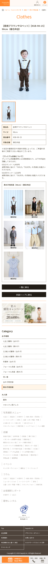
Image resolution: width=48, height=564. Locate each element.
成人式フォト (28, 423)
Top (2, 528)
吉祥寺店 (16, 436)
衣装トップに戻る (24, 294)
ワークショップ (32, 468)
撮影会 (22, 468)
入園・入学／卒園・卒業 (11, 484)
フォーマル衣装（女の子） (13, 366)
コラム (6, 474)
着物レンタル (9, 500)
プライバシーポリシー (32, 533)
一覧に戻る (24, 287)
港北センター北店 (31, 446)
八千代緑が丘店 (17, 449)
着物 (5, 400)
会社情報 (4, 533)
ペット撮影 (41, 426)
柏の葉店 (28, 449)
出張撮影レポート (12, 490)
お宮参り (20, 417)
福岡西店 (15, 458)
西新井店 (26, 439)
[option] (24, 67)
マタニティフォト (9, 426)
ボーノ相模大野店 (25, 442)
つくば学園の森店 (27, 452)
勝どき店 (32, 436)
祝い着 (5, 377)
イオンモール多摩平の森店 (12, 439)
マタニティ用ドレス (10, 405)
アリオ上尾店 (14, 452)
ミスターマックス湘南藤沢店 (12, 446)
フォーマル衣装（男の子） (13, 372)
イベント (7, 464)
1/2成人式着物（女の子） (13, 351)
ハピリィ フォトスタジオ (12, 10)
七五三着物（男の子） (11, 346)
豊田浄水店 (24, 455)
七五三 (5, 417)
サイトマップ (5, 547)
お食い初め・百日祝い (33, 417)
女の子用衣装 (8, 382)
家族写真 (20, 426)
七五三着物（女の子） (11, 341)
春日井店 (33, 455)
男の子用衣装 (33, 10)
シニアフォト (30, 426)
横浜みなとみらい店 (9, 442)
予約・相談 (34, 558)
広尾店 (24, 436)
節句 (18, 420)
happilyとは (29, 528)
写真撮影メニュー (12, 412)
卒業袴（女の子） (10, 361)
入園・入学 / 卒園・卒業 (31, 420)
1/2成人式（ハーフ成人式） (12, 423)
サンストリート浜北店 (10, 455)
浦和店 (5, 452)
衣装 (25, 10)
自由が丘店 (7, 436)
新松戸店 (6, 449)
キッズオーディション (10, 468)
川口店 (35, 449)
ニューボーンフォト (9, 481)
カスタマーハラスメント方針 (34, 542)
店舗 (5, 432)
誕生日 (12, 417)
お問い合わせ (29, 538)
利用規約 (4, 538)
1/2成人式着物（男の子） (13, 356)
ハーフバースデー (9, 420)
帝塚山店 (6, 458)
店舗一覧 (42, 558)
